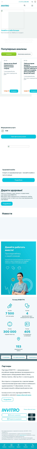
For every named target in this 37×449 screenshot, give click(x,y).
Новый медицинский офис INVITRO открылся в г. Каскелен (26, 221)
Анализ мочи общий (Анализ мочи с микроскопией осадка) (10, 66)
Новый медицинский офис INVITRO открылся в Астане (8, 221)
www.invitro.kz (23, 435)
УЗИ (6, 131)
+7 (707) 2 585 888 (24, 1)
